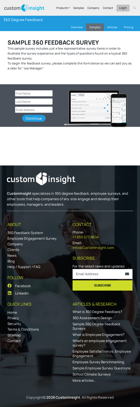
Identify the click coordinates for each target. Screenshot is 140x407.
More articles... (84, 380)
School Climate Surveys (92, 374)
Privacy (13, 318)
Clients (13, 249)
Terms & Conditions (23, 329)
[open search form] (134, 8)
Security (14, 323)
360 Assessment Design (92, 318)
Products (62, 8)
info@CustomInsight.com (93, 247)
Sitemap (14, 335)
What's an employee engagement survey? (100, 343)
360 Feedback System (25, 232)
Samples (78, 8)
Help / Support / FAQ (24, 266)
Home (12, 312)
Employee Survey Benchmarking (98, 362)
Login (123, 8)
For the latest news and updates (99, 266)
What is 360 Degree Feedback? (97, 312)
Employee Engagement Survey (32, 238)
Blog (11, 261)
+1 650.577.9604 (86, 237)
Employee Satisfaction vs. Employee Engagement (102, 353)
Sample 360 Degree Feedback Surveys (96, 326)
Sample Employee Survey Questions (102, 368)
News (12, 255)
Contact (108, 8)
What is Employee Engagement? (99, 334)
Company (93, 8)
